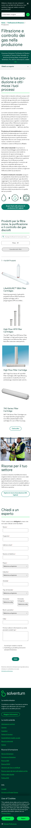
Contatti (3, 789)
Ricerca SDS (5, 761)
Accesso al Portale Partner (9, 792)
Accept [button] (7, 818)
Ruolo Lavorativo (8, 610)
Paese (5, 563)
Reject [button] (23, 818)
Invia (15, 659)
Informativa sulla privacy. (7, 671)
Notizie (3, 745)
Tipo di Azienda (8, 590)
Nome (5, 527)
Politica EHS (5, 778)
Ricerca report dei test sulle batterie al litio (14, 771)
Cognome (6, 536)
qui (15, 61)
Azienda (6, 581)
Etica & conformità (7, 741)
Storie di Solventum (7, 754)
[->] (28, 14)
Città (4, 619)
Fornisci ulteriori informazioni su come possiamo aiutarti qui (15, 629)
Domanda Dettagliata (21, 600)
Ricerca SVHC (5, 764)
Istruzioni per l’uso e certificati (10, 767)
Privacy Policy (6, 813)
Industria (6, 572)
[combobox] (15, 67)
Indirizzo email (7, 545)
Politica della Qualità (7, 774)
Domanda (6, 599)
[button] (9, 823)
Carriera (3, 727)
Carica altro (15, 428)
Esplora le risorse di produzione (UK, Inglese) (15, 494)
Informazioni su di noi (8, 724)
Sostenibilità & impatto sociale (10, 738)
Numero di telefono (9, 554)
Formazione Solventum (8, 757)
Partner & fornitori (7, 734)
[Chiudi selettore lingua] (28, 3)
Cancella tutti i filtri (15, 249)
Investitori (4, 731)
